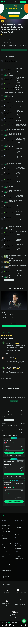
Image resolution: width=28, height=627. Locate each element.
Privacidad (17, 556)
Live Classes (18, 525)
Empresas (19, 419)
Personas (9, 419)
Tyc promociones (19, 558)
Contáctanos (18, 548)
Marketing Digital (5, 528)
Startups (3, 573)
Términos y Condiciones (20, 553)
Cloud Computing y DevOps (6, 577)
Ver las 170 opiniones (5, 378)
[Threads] (25, 625)
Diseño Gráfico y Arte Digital (6, 555)
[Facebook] (18, 625)
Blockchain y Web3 (6, 564)
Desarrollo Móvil (5, 551)
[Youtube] (2, 625)
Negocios (4, 562)
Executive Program (19, 529)
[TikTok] (14, 625)
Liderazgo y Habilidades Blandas (6, 539)
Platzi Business (18, 522)
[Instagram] (6, 625)
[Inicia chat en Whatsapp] (24, 621)
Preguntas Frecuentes (20, 545)
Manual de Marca (18, 540)
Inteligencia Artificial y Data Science (6, 532)
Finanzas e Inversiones (6, 570)
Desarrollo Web (5, 522)
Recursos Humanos (6, 567)
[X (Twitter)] (22, 625)
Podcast (17, 534)
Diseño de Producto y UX (6, 543)
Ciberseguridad (5, 535)
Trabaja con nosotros (20, 532)
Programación (5, 559)
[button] (14, 11)
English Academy (5, 525)
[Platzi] (3, 2)
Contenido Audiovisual (4, 548)
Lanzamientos (18, 527)
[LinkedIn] (10, 625)
